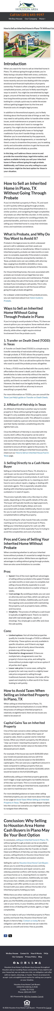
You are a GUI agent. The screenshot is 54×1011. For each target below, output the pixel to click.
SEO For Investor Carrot (33, 997)
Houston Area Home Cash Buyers (33, 863)
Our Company (31, 18)
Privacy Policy (30, 957)
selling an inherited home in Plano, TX (32, 840)
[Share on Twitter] (10, 935)
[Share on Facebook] (5, 935)
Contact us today (30, 920)
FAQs (46, 953)
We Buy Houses (15, 18)
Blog (40, 957)
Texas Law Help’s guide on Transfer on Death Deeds (26, 397)
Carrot (48, 1008)
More (41, 18)
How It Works (36, 953)
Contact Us (24, 953)
